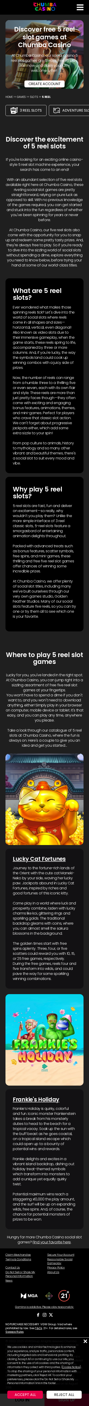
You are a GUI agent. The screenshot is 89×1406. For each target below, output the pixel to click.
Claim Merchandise (18, 1255)
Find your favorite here (52, 1242)
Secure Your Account (60, 1255)
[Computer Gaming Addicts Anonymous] (64, 1295)
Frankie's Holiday (36, 1099)
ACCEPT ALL (25, 1394)
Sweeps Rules (14, 1332)
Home (9, 97)
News (9, 1281)
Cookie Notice (71, 1367)
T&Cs (38, 1328)
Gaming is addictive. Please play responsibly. (44, 1307)
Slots (34, 97)
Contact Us (12, 1267)
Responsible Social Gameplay (60, 1261)
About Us (53, 1272)
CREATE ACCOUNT (45, 83)
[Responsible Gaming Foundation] (49, 1296)
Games (21, 97)
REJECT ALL (64, 1394)
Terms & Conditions (18, 1259)
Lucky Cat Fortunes (39, 859)
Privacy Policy (56, 1267)
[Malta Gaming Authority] (29, 1296)
